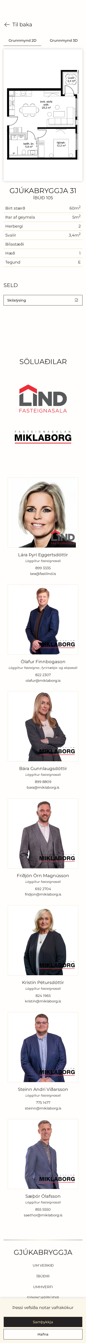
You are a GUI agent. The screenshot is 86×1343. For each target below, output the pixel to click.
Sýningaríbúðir (43, 1298)
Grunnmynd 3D (64, 40)
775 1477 (43, 1103)
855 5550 (43, 1210)
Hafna (43, 1334)
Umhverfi (43, 1287)
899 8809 (43, 782)
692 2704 (43, 889)
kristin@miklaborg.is (43, 1001)
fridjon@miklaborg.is (43, 894)
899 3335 (43, 568)
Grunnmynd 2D (22, 40)
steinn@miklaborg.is (43, 1108)
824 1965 (43, 996)
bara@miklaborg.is (43, 788)
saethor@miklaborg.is (43, 1215)
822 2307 (43, 675)
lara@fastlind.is (43, 574)
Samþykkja (43, 1322)
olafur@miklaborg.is (43, 681)
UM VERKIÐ (43, 1265)
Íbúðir (43, 1276)
